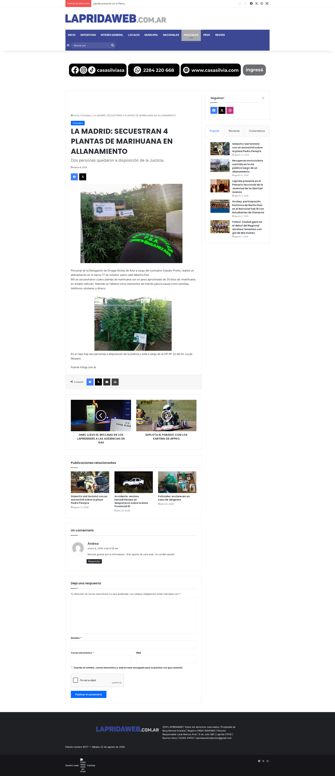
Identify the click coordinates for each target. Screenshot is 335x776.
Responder (94, 561)
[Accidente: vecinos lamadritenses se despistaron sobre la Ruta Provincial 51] (133, 482)
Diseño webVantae (80, 765)
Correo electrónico (82, 652)
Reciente (234, 131)
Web (138, 652)
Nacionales (171, 34)
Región (220, 34)
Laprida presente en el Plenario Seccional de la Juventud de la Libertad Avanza (136, 3)
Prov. (206, 34)
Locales (134, 34)
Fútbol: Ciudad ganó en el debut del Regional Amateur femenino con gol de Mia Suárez (247, 227)
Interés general (112, 34)
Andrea (93, 543)
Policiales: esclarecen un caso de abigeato (174, 498)
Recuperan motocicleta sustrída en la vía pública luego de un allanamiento (247, 166)
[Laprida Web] (115, 18)
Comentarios (257, 131)
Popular (214, 131)
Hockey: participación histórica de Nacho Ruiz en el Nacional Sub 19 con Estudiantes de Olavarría (248, 207)
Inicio (72, 34)
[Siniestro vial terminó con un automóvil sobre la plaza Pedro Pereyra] (90, 482)
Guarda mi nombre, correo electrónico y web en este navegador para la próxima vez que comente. (128, 667)
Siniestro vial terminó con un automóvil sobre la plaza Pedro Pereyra (89, 500)
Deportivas (88, 34)
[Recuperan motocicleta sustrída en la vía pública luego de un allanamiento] (220, 165)
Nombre (76, 638)
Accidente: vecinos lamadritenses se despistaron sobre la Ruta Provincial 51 (131, 501)
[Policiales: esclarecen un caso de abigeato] (177, 482)
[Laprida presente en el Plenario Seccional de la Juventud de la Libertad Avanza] (220, 185)
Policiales (191, 34)
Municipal (151, 34)
